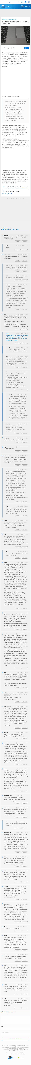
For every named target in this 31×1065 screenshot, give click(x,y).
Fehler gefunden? (8, 193)
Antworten (25, 241)
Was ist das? (24, 188)
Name (2, 1026)
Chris (7, 333)
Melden (17, 241)
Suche (22, 2)
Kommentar (4, 1014)
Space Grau (21, 198)
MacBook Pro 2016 (10, 65)
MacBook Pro (14, 198)
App (25, 2)
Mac (8, 198)
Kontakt (29, 2)
